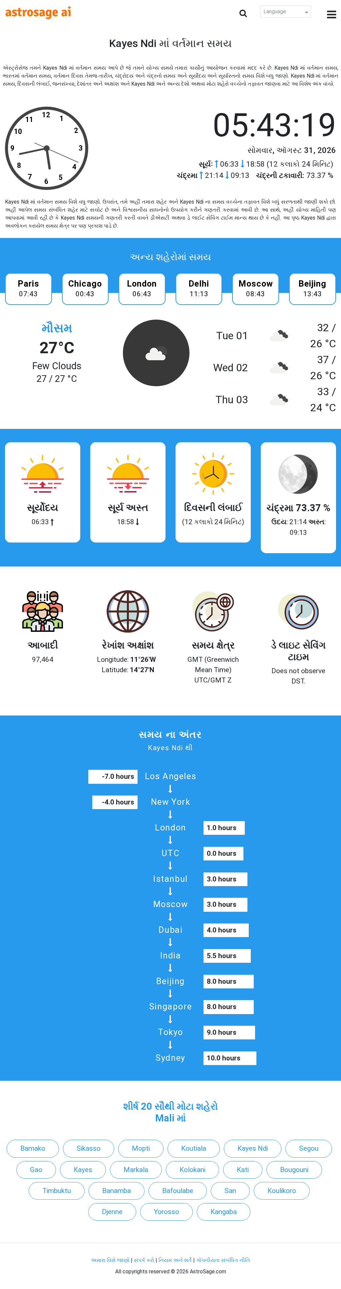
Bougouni (294, 1170)
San (230, 1191)
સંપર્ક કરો (145, 1260)
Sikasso (89, 1148)
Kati (243, 1170)
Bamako (32, 1148)
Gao (36, 1170)
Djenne (112, 1212)
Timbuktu (56, 1191)
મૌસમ (57, 328)
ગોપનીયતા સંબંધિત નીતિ (223, 1260)
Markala (136, 1170)
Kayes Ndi (252, 1148)
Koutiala (193, 1148)
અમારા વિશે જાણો (110, 1260)
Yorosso (166, 1212)
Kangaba (223, 1212)
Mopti (141, 1148)
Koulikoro (281, 1191)
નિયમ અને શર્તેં (175, 1260)
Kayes (83, 1170)
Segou (308, 1148)
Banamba (116, 1191)
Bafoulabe (177, 1191)
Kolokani (192, 1170)
